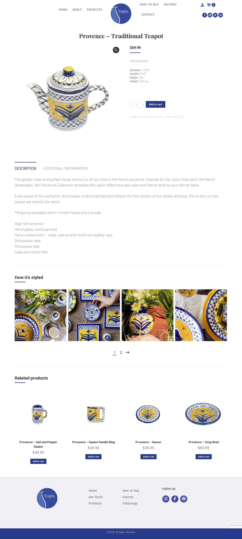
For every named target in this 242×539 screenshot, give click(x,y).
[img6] (201, 315)
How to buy (131, 490)
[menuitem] (63, 9)
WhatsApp (130, 503)
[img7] (147, 315)
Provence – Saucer (149, 442)
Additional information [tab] (65, 168)
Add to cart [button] (38, 461)
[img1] (40, 315)
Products (95, 503)
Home (93, 490)
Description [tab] (25, 168)
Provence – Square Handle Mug (93, 442)
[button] (116, 50)
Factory (128, 497)
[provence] (94, 315)
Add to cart (155, 104)
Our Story (96, 497)
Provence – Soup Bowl (203, 442)
